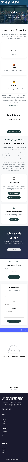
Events (3, 452)
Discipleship (4, 445)
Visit (3, 417)
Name (14, 293)
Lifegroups (4, 431)
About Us (4, 419)
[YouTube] (10, 409)
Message (14, 308)
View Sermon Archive (14, 131)
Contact (4, 423)
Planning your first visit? (14, 105)
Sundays (4, 448)
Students (4, 435)
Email (14, 301)
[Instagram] (6, 409)
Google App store (14, 197)
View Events (14, 277)
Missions (4, 450)
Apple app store (14, 193)
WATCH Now (14, 219)
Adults (3, 438)
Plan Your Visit (14, 249)
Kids (3, 433)
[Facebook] (3, 409)
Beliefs (3, 421)
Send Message (14, 321)
